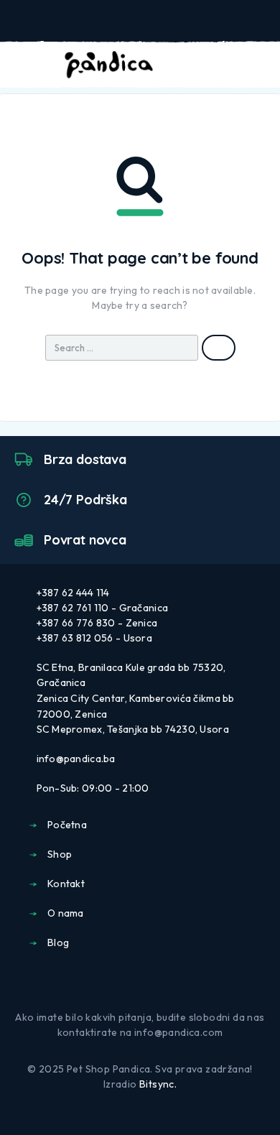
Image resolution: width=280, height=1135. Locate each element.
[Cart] (259, 64)
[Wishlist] (235, 65)
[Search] (189, 66)
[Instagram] (151, 982)
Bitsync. (158, 1084)
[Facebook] (128, 982)
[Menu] (31, 64)
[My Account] (212, 65)
